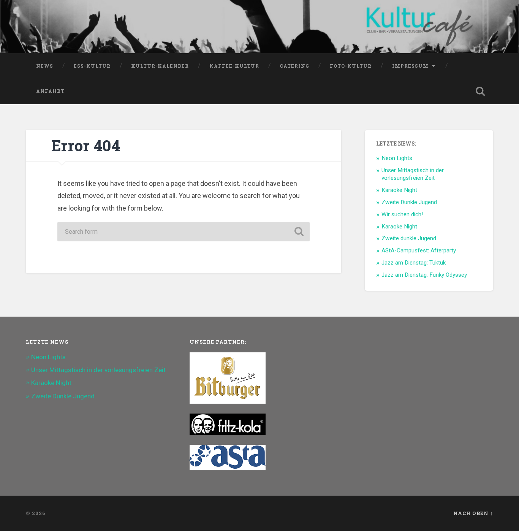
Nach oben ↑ (473, 513)
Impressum (410, 66)
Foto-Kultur (351, 66)
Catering (294, 66)
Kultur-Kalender (160, 66)
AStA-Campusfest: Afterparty (418, 250)
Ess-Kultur (92, 66)
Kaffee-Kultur (234, 66)
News (44, 66)
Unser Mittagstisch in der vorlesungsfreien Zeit (412, 174)
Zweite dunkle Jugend (408, 238)
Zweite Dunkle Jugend (409, 202)
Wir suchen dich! (402, 214)
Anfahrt (50, 91)
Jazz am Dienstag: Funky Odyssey (424, 274)
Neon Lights (396, 158)
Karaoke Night (399, 190)
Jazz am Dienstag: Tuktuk (413, 262)
